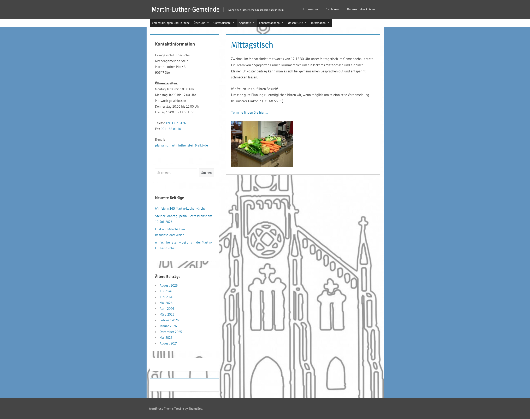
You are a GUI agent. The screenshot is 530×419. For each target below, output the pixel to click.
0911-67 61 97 (176, 123)
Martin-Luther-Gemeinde (185, 9)
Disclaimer (332, 9)
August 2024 (169, 343)
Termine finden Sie (245, 112)
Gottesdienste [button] (222, 23)
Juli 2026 (166, 291)
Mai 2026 (166, 303)
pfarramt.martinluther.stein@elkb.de (181, 145)
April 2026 (167, 308)
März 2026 (167, 314)
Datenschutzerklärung (361, 9)
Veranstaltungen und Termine (171, 23)
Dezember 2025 (171, 332)
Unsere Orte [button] (295, 23)
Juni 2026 (166, 297)
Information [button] (318, 23)
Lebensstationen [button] (269, 23)
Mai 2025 (166, 337)
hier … (263, 112)
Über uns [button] (199, 23)
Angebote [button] (245, 23)
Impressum (310, 9)
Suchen (206, 172)
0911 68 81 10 (171, 129)
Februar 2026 (169, 320)
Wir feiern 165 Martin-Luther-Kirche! (180, 208)
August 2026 (169, 285)
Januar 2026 (168, 326)
